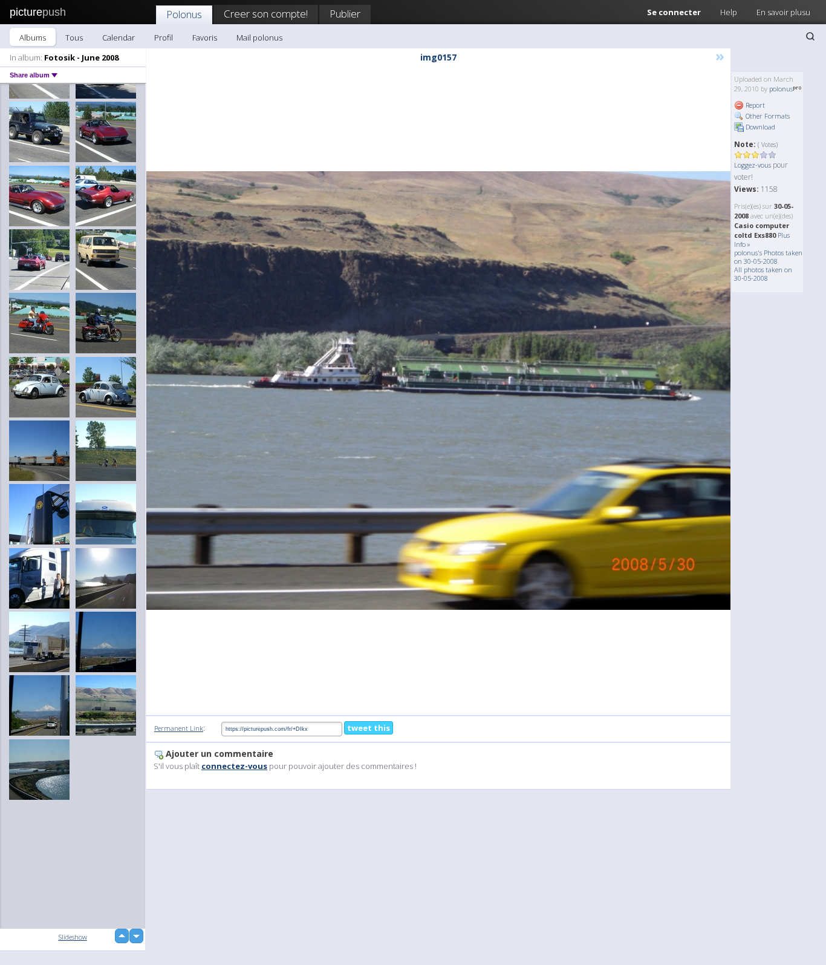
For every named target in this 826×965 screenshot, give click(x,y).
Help (728, 12)
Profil (163, 37)
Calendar (118, 37)
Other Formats (767, 115)
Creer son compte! (266, 14)
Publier (345, 14)
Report (754, 105)
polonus (781, 88)
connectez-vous (234, 766)
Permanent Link (178, 728)
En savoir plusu (783, 12)
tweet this (368, 727)
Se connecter (674, 12)
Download (759, 126)
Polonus (184, 14)
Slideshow (73, 936)
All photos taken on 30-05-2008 (763, 274)
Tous (74, 37)
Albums (32, 37)
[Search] (810, 36)
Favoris (204, 37)
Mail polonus (259, 37)
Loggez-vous (752, 164)
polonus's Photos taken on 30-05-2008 (768, 257)
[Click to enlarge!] (438, 390)
